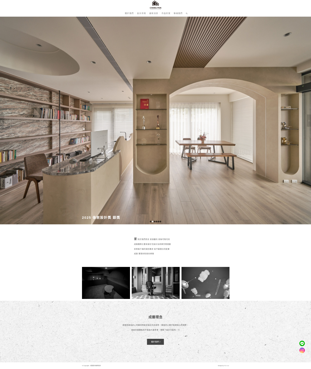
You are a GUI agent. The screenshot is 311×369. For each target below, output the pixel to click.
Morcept (226, 365)
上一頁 (2, 120)
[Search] (186, 13)
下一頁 (309, 120)
